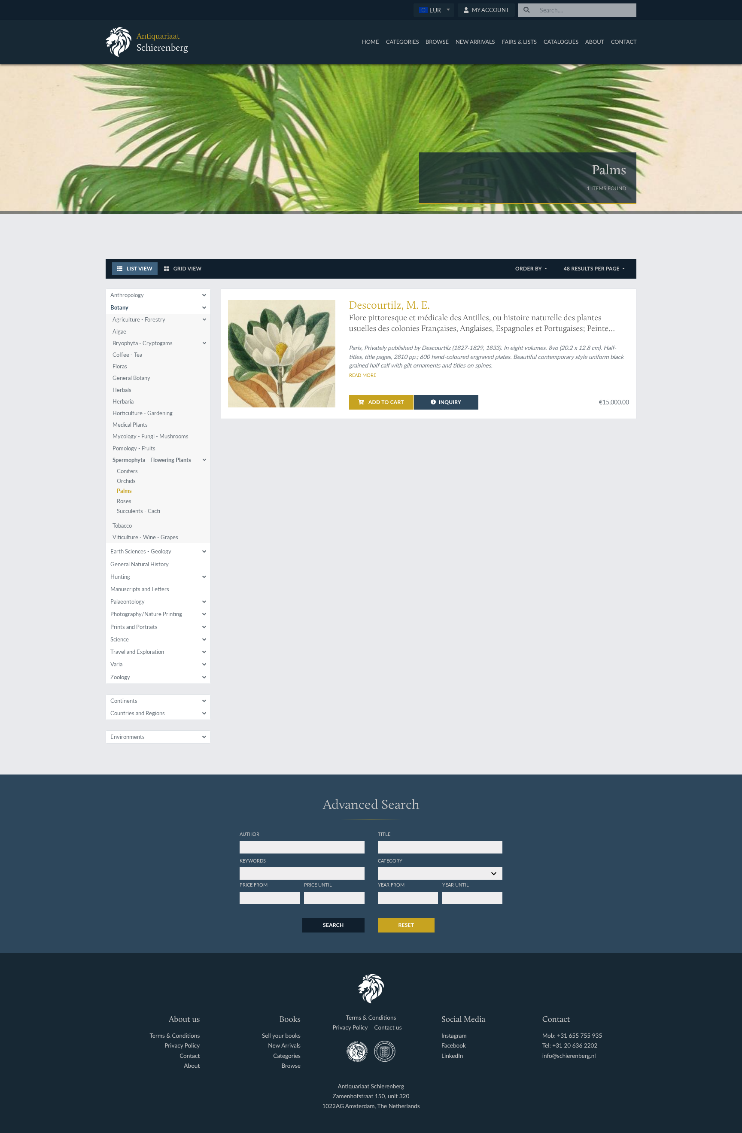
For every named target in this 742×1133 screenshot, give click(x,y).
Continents (123, 701)
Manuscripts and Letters (139, 589)
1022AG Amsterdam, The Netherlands (371, 1106)
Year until (455, 884)
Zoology (120, 677)
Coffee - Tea (127, 354)
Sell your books (281, 1036)
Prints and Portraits (134, 627)
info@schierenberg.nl (569, 1056)
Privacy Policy (182, 1046)
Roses (124, 501)
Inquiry (450, 402)
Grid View (187, 268)
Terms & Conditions (174, 1036)
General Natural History (139, 564)
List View (138, 268)
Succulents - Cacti (138, 511)
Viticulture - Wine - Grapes (145, 537)
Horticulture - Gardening (143, 413)
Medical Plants (130, 424)
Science (119, 639)
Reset (406, 925)
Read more (362, 374)
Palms (124, 491)
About (594, 42)
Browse (437, 42)
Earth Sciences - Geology (140, 551)
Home (370, 42)
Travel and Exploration (137, 652)
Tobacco (122, 525)
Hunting (120, 576)
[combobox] (434, 10)
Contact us (387, 1028)
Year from (391, 884)
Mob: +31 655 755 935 (572, 1036)
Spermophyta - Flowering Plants (152, 460)
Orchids (126, 481)
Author (249, 833)
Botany (119, 307)
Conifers (127, 471)
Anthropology (127, 295)
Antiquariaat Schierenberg (371, 1086)
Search (333, 925)
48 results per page (592, 268)
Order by (529, 268)
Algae (119, 331)
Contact (624, 42)
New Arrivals (475, 42)
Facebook (453, 1046)
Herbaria (123, 401)
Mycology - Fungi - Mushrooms (151, 436)
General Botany (131, 378)
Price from (254, 884)
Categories (402, 42)
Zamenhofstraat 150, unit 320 (371, 1096)
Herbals (122, 390)
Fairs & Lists (519, 42)
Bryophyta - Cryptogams (143, 343)
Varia (116, 664)
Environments (127, 737)
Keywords (253, 860)
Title (384, 833)
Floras (120, 366)
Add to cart (385, 402)
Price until (318, 884)
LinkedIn (452, 1056)
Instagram (454, 1036)
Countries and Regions (137, 713)
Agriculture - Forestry (139, 319)
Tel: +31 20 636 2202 (570, 1046)
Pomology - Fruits (134, 448)
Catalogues (561, 42)
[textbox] (434, 10)
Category (390, 860)
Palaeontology (127, 601)
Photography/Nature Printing (146, 614)
